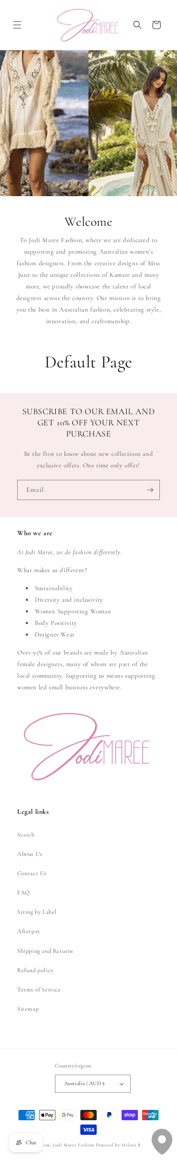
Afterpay (28, 931)
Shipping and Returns (45, 951)
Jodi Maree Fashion (74, 1145)
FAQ (23, 892)
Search (26, 834)
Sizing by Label (37, 911)
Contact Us (32, 873)
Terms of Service (39, 989)
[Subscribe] (149, 490)
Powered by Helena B (118, 1145)
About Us (30, 854)
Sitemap (28, 1008)
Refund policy (35, 970)
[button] (17, 24)
